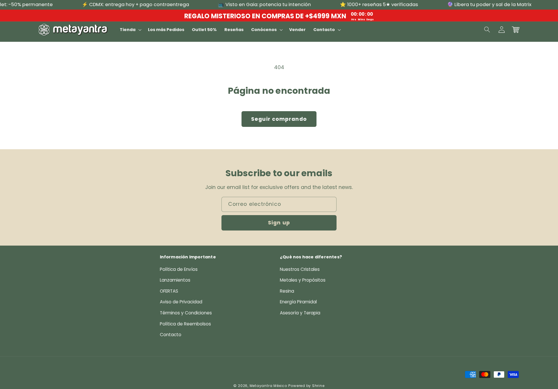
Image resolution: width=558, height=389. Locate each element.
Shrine (318, 385)
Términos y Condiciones (186, 313)
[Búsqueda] (487, 30)
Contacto (170, 335)
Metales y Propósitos (303, 280)
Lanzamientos (175, 280)
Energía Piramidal (298, 302)
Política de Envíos (179, 269)
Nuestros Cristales (300, 269)
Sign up (279, 222)
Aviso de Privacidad (181, 302)
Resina (287, 291)
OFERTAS (169, 291)
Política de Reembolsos (185, 324)
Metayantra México (268, 385)
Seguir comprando (279, 119)
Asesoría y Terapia (300, 313)
